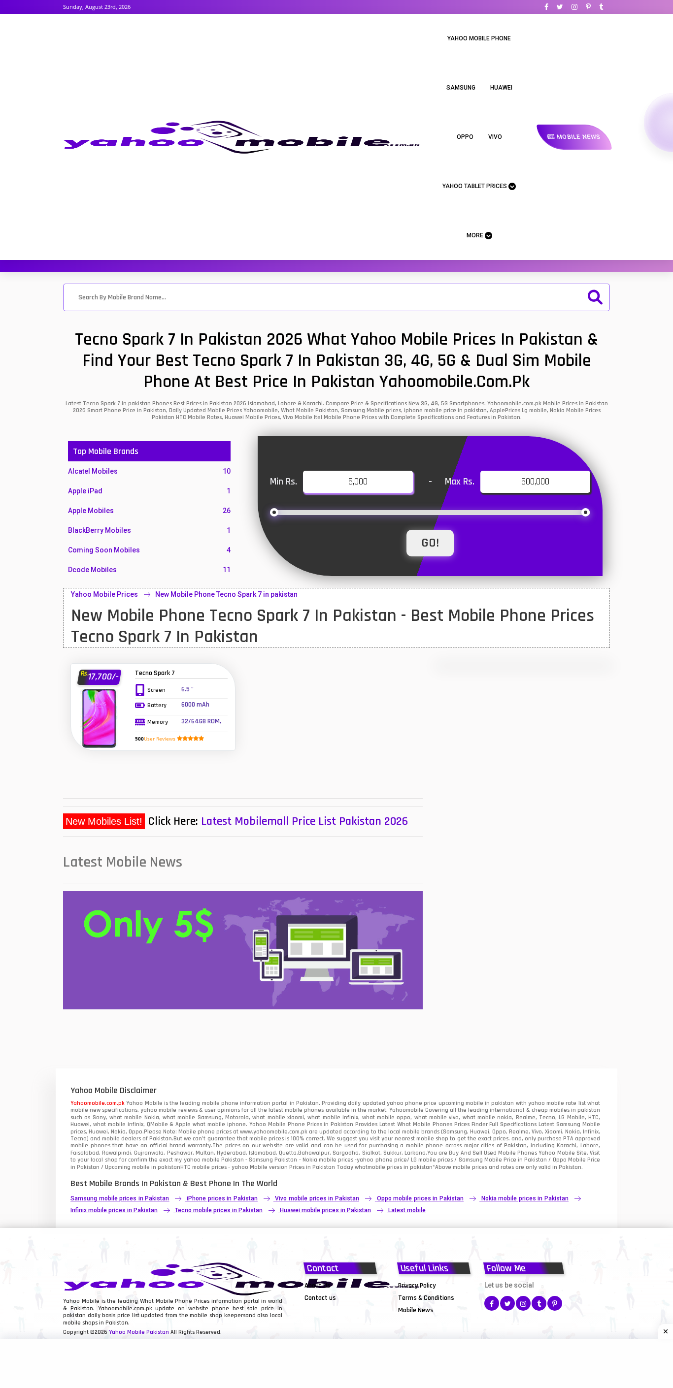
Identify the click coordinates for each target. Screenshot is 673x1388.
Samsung (460, 87)
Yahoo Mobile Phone (479, 38)
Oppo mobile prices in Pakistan (420, 1198)
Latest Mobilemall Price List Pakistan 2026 (304, 821)
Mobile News (577, 136)
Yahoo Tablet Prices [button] (475, 186)
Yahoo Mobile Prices (104, 594)
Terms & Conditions (426, 1297)
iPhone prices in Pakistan (222, 1198)
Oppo (465, 136)
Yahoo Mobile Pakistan (139, 1332)
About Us (317, 1285)
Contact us (320, 1297)
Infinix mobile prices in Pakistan (114, 1210)
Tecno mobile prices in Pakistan (219, 1210)
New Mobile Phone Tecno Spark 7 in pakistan (226, 594)
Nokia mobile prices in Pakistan (525, 1198)
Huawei (501, 87)
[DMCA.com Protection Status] (329, 1310)
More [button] (476, 235)
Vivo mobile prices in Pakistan (317, 1198)
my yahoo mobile (196, 1159)
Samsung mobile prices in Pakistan (119, 1198)
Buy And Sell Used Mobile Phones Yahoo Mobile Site (517, 1153)
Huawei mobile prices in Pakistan (325, 1210)
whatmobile (370, 1167)
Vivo (495, 136)
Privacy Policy (417, 1285)
